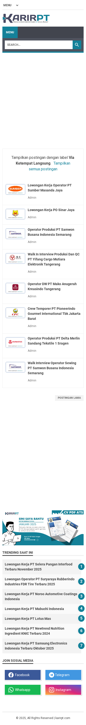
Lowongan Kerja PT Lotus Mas (28, 619)
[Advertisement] (43, 98)
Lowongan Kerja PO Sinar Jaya (51, 210)
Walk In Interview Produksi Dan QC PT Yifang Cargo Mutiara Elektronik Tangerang (54, 259)
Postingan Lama (69, 397)
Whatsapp (22, 690)
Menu (10, 32)
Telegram (62, 675)
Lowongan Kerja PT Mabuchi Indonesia (34, 609)
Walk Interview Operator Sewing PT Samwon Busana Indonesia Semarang (52, 368)
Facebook (22, 675)
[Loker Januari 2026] (26, 18)
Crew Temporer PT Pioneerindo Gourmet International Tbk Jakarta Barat (54, 314)
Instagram (62, 690)
